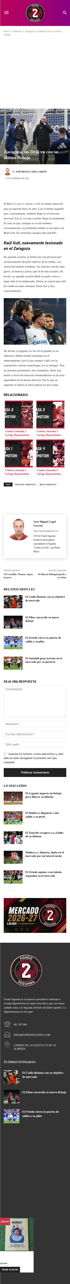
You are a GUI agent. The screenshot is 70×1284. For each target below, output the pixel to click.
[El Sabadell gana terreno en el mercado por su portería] (13, 663)
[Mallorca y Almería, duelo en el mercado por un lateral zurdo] (13, 857)
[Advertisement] (35, 72)
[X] (29, 190)
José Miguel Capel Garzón (31, 172)
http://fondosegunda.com (45, 531)
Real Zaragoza (48, 484)
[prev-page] (6, 889)
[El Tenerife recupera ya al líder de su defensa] (13, 837)
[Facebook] (18, 190)
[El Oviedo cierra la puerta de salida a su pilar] (13, 642)
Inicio (6, 31)
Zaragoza (18, 203)
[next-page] (12, 889)
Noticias (17, 31)
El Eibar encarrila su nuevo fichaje (44, 1092)
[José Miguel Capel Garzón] (8, 171)
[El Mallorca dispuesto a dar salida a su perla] (13, 817)
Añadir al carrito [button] (10, 1269)
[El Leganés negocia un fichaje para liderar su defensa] (13, 798)
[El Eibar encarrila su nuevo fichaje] (13, 622)
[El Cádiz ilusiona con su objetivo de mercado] (13, 601)
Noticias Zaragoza (25, 484)
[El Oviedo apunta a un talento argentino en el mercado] (13, 876)
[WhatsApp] (51, 190)
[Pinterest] (40, 190)
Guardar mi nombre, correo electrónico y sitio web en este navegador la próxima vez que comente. (33, 758)
